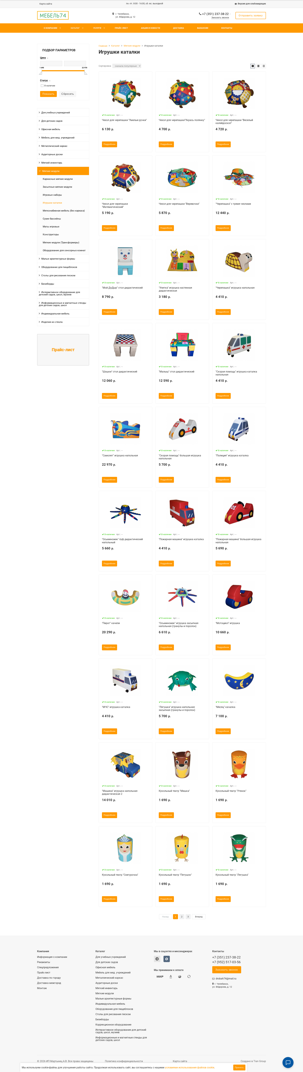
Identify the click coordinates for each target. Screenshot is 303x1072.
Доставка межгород (49, 983)
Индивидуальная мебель (55, 313)
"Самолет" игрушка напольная (120, 455)
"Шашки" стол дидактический (119, 371)
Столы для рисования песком (58, 275)
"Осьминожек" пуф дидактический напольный (122, 541)
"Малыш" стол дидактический (176, 371)
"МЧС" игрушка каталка (116, 707)
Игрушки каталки (52, 202)
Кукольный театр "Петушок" (175, 874)
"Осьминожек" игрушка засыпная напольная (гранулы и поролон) (178, 625)
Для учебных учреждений (55, 112)
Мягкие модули (50, 171)
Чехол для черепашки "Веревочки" (179, 203)
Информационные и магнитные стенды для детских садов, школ (62, 304)
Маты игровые (51, 226)
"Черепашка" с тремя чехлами (233, 203)
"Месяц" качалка (225, 707)
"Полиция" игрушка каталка (232, 455)
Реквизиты (43, 962)
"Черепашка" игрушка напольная (235, 287)
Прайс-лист (121, 28)
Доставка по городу (49, 978)
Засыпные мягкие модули (57, 186)
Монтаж (42, 988)
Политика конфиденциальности (124, 1061)
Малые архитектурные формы (58, 258)
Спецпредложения (48, 967)
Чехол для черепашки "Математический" (115, 205)
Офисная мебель (50, 129)
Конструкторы (51, 234)
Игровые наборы (52, 194)
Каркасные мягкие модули (58, 179)
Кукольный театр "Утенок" (231, 790)
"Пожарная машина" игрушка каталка (181, 539)
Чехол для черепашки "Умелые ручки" (124, 120)
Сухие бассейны (52, 218)
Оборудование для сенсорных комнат (64, 250)
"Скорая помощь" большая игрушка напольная (180, 457)
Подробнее (110, 144)
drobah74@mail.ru (226, 978)
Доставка (178, 28)
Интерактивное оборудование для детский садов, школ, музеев (59, 293)
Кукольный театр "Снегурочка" (120, 874)
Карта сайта (45, 4)
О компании (50, 28)
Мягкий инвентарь (51, 162)
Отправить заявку (251, 15)
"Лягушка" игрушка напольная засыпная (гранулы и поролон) (177, 709)
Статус (44, 80)
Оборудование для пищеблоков (59, 267)
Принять (239, 1067)
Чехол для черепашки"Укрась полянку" (182, 120)
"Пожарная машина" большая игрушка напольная (238, 541)
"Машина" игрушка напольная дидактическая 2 (119, 792)
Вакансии (202, 28)
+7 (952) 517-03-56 (226, 962)
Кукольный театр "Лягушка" (232, 874)
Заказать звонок (220, 17)
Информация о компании (52, 957)
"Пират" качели (111, 623)
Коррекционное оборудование (113, 1024)
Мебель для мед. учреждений (57, 137)
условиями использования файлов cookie (189, 1067)
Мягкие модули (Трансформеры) (61, 242)
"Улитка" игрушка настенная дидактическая (175, 289)
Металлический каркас (54, 146)
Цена (43, 58)
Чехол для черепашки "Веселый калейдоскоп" (234, 122)
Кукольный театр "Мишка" (174, 790)
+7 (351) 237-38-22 (215, 14)
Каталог (75, 28)
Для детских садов (51, 121)
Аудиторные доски (52, 154)
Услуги (97, 28)
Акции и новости (150, 28)
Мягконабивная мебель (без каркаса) (64, 210)
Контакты (226, 28)
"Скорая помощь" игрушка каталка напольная (236, 373)
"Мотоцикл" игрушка (228, 623)
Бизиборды (47, 283)
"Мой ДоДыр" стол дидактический (122, 287)
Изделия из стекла (51, 322)
